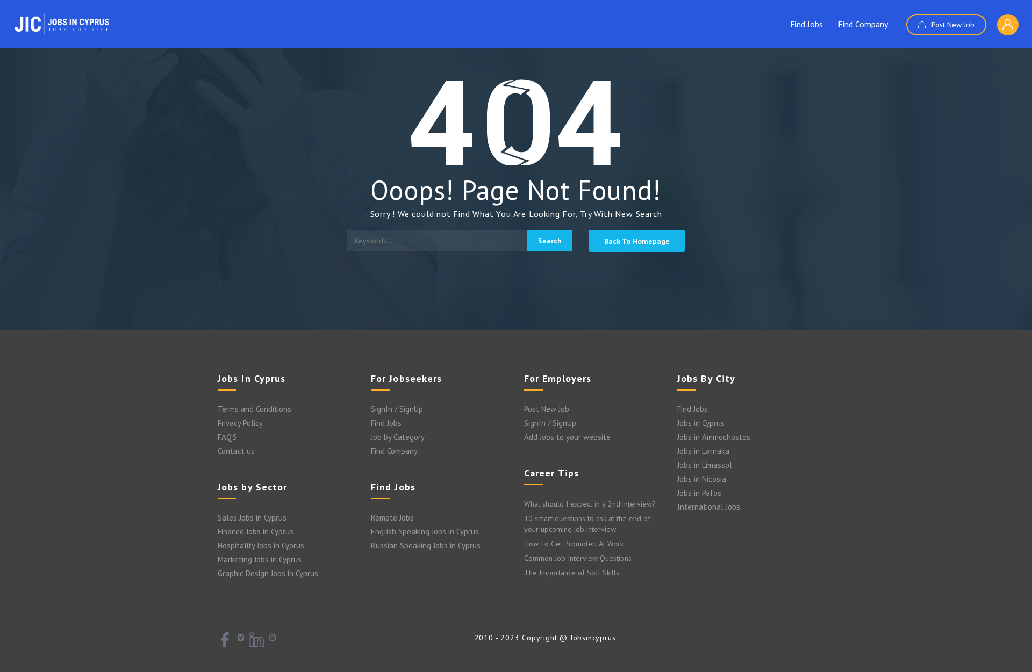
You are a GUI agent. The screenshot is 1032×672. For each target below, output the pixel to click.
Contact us (236, 451)
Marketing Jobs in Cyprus (260, 559)
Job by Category (398, 437)
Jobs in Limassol (704, 465)
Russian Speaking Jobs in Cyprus (426, 545)
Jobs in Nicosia (701, 479)
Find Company (863, 24)
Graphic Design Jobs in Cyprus (268, 573)
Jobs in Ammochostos (713, 437)
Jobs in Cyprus (701, 423)
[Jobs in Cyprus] (61, 23)
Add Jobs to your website (567, 437)
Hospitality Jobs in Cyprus (261, 545)
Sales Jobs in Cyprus (252, 517)
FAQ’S (227, 437)
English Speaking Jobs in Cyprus (425, 531)
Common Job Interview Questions (578, 558)
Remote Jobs (392, 517)
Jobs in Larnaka (703, 451)
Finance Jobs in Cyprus (255, 531)
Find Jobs (806, 24)
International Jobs (708, 507)
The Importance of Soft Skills (571, 572)
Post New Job (951, 25)
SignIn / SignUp (397, 409)
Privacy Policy (240, 423)
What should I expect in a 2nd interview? (590, 504)
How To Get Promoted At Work (574, 543)
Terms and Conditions (254, 409)
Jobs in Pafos (699, 493)
